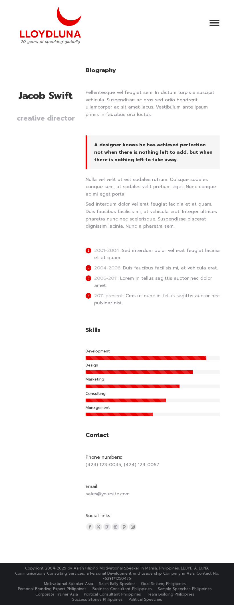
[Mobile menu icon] (214, 23)
